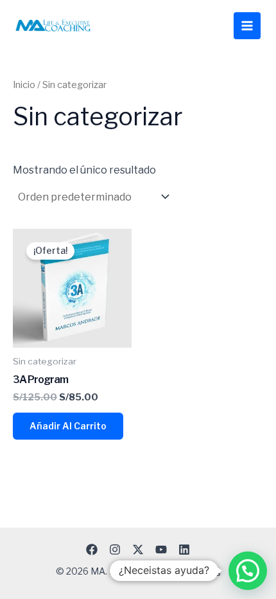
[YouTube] (161, 549)
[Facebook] (92, 549)
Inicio (24, 85)
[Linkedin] (184, 549)
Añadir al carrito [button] (68, 425)
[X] (138, 549)
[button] (248, 570)
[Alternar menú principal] (247, 25)
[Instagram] (115, 549)
